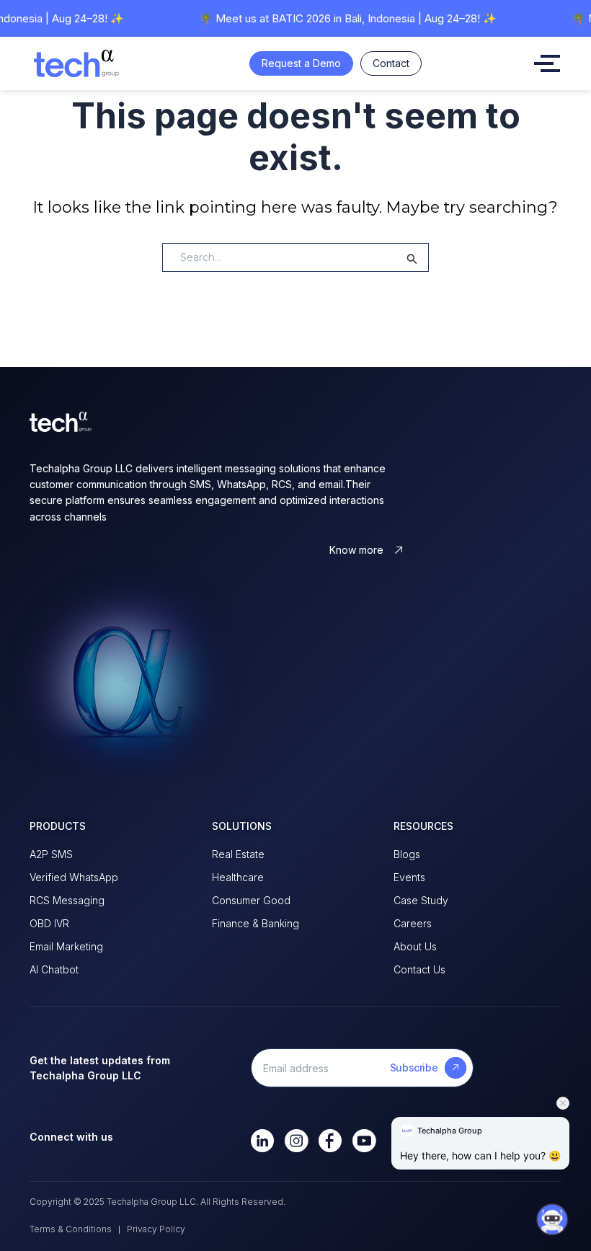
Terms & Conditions (71, 1229)
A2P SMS (51, 854)
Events (409, 877)
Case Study (421, 900)
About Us (415, 946)
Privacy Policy (156, 1229)
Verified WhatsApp (74, 877)
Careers (413, 923)
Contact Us (419, 969)
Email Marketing (66, 946)
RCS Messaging (67, 900)
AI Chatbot (54, 969)
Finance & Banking (255, 923)
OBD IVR (49, 923)
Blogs (407, 854)
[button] (552, 1208)
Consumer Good (251, 900)
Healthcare (238, 877)
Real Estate (238, 854)
